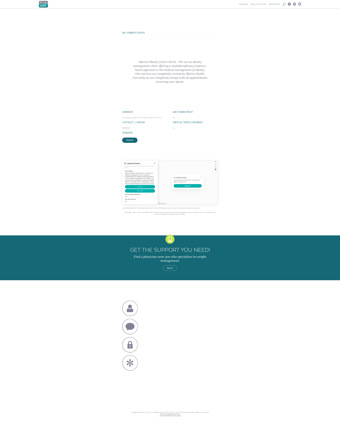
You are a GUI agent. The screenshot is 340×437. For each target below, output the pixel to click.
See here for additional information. (170, 414)
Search (170, 267)
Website (130, 139)
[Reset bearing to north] (215, 167)
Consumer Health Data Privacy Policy (170, 416)
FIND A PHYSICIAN (258, 4)
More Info (140, 191)
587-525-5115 (126, 128)
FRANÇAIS (243, 4)
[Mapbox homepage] (162, 203)
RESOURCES (274, 4)
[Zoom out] (215, 164)
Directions (188, 186)
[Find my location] (215, 169)
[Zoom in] (215, 161)
